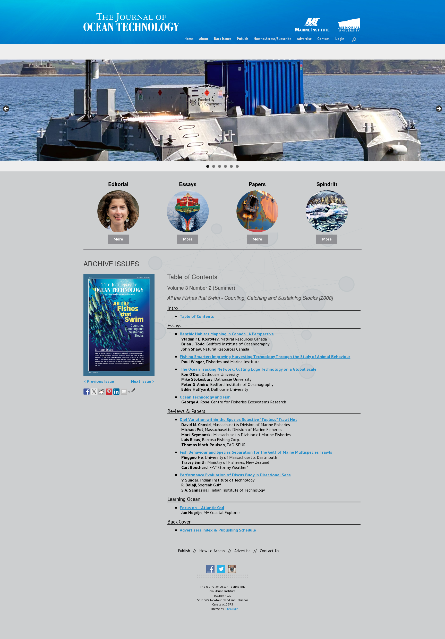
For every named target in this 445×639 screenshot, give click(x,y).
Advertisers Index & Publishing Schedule (218, 530)
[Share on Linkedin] (116, 391)
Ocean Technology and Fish (205, 397)
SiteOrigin (231, 609)
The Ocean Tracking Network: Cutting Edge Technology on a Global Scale (248, 369)
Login (339, 39)
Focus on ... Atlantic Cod (202, 507)
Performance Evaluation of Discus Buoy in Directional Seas (235, 474)
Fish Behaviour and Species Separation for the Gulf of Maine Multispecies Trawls (256, 452)
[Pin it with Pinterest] (109, 391)
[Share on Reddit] (101, 391)
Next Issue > (143, 381)
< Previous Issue (98, 381)
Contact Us (269, 550)
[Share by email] (124, 391)
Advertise (304, 39)
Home (188, 39)
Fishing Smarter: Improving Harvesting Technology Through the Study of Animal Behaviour (265, 356)
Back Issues (222, 39)
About (203, 39)
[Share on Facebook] (86, 391)
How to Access (212, 550)
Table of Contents (197, 316)
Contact (323, 39)
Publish (242, 39)
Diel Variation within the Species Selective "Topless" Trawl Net (238, 419)
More (118, 239)
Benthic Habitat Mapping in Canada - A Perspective (227, 333)
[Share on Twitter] (94, 391)
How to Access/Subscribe (272, 39)
